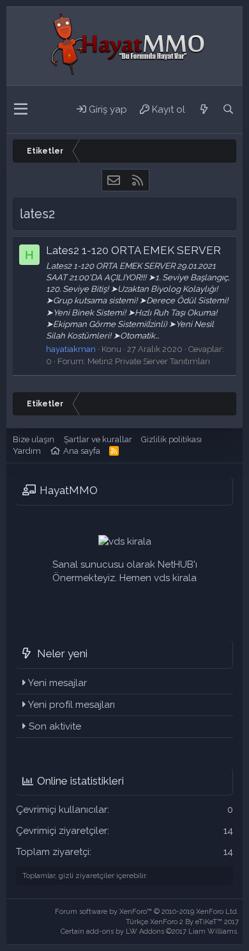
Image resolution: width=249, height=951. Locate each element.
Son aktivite (55, 726)
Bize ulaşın (33, 439)
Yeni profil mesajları (71, 704)
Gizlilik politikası (171, 439)
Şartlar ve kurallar (98, 439)
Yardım (27, 451)
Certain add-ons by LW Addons (150, 931)
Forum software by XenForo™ (147, 911)
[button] (21, 109)
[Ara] (228, 109)
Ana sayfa (81, 451)
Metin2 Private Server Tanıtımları (148, 361)
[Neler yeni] (204, 109)
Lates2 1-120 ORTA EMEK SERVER (133, 250)
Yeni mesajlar (57, 683)
